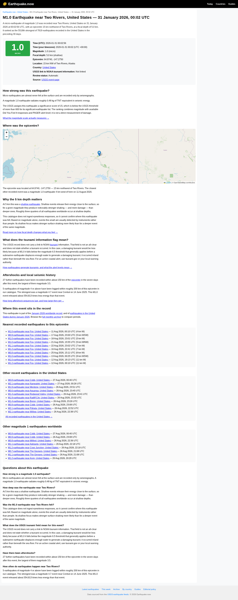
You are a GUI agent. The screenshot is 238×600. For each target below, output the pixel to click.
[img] (99, 156)
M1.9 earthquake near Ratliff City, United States (31, 398)
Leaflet (168, 182)
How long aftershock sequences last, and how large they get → (33, 301)
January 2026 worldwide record (47, 313)
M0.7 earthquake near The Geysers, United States (32, 451)
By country (127, 589)
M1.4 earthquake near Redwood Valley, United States (34, 394)
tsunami (54, 245)
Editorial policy (149, 589)
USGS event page (50, 80)
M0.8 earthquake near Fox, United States (28, 353)
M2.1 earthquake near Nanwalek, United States (31, 383)
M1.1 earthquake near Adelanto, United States (30, 444)
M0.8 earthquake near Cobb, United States (29, 380)
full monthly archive (51, 317)
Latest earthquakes (90, 589)
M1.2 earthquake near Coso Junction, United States (33, 447)
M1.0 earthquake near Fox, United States (28, 331)
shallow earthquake (30, 204)
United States (22, 12)
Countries (220, 4)
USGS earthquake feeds (118, 594)
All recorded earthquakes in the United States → (29, 417)
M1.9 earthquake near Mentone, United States (30, 387)
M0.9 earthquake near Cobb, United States (29, 405)
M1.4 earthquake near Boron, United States (29, 401)
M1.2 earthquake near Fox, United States (28, 349)
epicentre (75, 280)
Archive (116, 589)
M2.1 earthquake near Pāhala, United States (30, 408)
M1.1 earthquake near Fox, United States (28, 346)
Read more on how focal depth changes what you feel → (30, 232)
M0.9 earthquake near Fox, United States (28, 335)
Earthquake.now (21, 4)
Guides (231, 4)
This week (106, 589)
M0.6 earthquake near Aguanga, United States (31, 390)
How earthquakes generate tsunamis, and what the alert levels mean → (37, 267)
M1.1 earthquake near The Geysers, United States (32, 454)
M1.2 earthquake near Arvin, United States (29, 458)
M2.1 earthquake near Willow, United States (29, 412)
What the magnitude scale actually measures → (26, 118)
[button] (99, 153)
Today (210, 4)
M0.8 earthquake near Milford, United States (29, 440)
